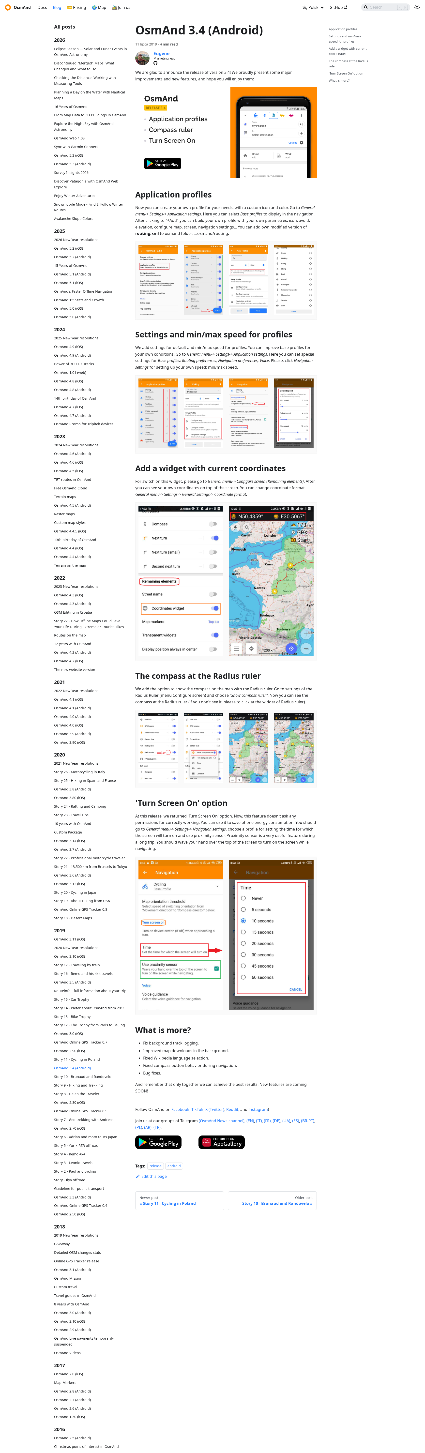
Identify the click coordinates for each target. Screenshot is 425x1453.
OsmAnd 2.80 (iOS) (69, 1102)
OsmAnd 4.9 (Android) (72, 355)
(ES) (295, 1120)
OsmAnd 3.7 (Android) (72, 849)
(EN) (250, 1120)
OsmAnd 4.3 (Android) (72, 603)
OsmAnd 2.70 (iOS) (69, 1128)
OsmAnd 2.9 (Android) (72, 1329)
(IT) (259, 1120)
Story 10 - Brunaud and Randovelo (82, 1076)
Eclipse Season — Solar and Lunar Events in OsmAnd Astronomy (90, 51)
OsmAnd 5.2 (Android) (72, 257)
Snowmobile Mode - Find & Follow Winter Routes (88, 207)
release (156, 1166)
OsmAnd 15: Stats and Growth (79, 300)
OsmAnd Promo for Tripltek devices (83, 424)
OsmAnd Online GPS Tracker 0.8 (80, 909)
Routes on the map (70, 635)
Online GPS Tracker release (76, 1261)
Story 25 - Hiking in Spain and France (85, 780)
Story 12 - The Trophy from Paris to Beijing (89, 1025)
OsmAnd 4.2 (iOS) (68, 661)
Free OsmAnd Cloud (70, 488)
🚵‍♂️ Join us (121, 7)
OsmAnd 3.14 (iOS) (69, 840)
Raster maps (64, 514)
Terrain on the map (70, 565)
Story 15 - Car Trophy (71, 999)
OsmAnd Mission (68, 1278)
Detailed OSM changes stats (77, 1252)
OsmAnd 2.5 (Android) (72, 1438)
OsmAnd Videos (67, 1352)
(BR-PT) (307, 1120)
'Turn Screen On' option (346, 73)
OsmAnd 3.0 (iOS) (68, 1033)
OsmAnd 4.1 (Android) (72, 708)
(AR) (148, 1127)
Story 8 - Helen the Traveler (76, 1093)
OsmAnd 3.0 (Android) (72, 1312)
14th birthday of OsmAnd (75, 398)
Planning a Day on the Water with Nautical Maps (89, 95)
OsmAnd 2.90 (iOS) (69, 1050)
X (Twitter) (214, 1109)
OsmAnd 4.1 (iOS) (68, 699)
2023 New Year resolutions (76, 586)
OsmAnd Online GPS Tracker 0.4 (80, 1205)
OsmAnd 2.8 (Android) (72, 1391)
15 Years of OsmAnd (71, 265)
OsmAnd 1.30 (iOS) (69, 1416)
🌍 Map (99, 7)
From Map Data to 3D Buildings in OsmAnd (90, 115)
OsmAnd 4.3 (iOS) (68, 595)
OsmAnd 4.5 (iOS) (68, 471)
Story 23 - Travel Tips (71, 815)
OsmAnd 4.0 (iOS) (68, 725)
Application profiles (343, 29)
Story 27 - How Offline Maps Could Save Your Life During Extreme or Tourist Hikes (89, 624)
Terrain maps (65, 496)
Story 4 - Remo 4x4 (69, 1154)
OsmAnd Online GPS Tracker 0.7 (80, 1042)
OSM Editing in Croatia (73, 612)
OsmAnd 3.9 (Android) (72, 733)
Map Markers (65, 1382)
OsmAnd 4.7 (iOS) (68, 407)
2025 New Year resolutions (76, 338)
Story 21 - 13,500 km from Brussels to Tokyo (90, 866)
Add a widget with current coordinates (348, 51)
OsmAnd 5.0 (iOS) (68, 308)
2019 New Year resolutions (76, 1235)
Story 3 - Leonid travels (73, 1162)
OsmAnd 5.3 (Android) (72, 164)
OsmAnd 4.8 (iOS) (68, 381)
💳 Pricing (76, 7)
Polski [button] (313, 7)
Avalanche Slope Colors (73, 218)
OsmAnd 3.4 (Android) (72, 1068)
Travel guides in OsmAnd (75, 1295)
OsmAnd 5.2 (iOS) (68, 248)
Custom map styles (70, 522)
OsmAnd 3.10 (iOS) (69, 956)
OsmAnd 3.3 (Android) (72, 1197)
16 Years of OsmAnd (71, 106)
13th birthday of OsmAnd (75, 539)
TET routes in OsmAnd (72, 479)
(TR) (157, 1127)
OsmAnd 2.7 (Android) (72, 1399)
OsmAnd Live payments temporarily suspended (84, 1341)
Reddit (232, 1109)
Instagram (258, 1109)
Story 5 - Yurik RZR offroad (76, 1145)
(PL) (138, 1127)
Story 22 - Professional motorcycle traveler (89, 858)
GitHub (336, 7)
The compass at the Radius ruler (348, 63)
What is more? (339, 80)
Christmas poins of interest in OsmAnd (86, 1446)
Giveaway (62, 1243)
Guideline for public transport (79, 1188)
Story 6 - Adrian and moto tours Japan (85, 1137)
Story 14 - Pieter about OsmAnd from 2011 (89, 1008)
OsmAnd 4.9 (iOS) (68, 346)
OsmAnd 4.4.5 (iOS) (70, 531)
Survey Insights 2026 (71, 172)
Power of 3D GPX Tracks (74, 364)
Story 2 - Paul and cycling (75, 1171)
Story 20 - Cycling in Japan (75, 892)
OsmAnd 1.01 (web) (70, 372)
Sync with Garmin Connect (76, 146)
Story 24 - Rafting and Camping (80, 806)
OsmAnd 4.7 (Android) (72, 415)
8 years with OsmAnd (71, 1304)
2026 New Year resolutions (76, 239)
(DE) (276, 1120)
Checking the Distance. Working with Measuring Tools (85, 80)
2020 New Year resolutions (76, 947)
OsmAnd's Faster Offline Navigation (83, 291)
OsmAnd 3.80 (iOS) (69, 797)
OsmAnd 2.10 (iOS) (69, 1321)
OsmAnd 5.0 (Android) (72, 317)
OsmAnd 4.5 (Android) (72, 505)
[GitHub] (155, 63)
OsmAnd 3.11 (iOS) (69, 939)
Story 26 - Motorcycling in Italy (79, 772)
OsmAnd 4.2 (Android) (72, 652)
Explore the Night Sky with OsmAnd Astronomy (84, 126)
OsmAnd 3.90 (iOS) (69, 742)
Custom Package (68, 832)
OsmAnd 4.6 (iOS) (68, 462)
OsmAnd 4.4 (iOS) (68, 548)
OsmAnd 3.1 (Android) (72, 1269)
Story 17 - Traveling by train (77, 965)
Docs (42, 7)
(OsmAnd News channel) (221, 1120)
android (174, 1166)
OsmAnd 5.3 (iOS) (68, 155)
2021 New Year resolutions (76, 763)
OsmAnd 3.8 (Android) (72, 789)
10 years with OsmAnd (72, 823)
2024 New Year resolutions (76, 445)
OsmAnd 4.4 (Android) (72, 557)
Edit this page (154, 1176)
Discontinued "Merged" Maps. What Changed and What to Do (84, 66)
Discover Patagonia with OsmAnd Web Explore (86, 184)
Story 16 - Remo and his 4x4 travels (83, 973)
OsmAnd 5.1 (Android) (72, 274)
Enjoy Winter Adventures (74, 195)
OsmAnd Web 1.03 (69, 138)
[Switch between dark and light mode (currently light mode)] (417, 7)
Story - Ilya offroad (69, 1180)
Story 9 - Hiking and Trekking (78, 1085)
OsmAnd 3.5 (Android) (72, 982)
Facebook (180, 1109)
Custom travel (65, 1287)
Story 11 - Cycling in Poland (77, 1059)
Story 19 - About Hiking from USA (82, 900)
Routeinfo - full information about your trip (90, 990)
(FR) (267, 1120)
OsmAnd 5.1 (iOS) (68, 282)
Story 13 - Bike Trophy (72, 1016)
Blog (57, 7)
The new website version (74, 669)
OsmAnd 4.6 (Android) (72, 453)
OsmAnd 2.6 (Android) (72, 1408)
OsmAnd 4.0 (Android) (72, 716)
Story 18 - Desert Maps (73, 918)
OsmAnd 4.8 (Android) (72, 389)
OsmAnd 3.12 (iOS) (69, 883)
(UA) (286, 1120)
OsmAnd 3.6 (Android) (72, 875)
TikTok (197, 1109)
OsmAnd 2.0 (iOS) (68, 1374)
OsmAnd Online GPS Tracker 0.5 (80, 1111)
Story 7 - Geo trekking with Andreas (83, 1119)
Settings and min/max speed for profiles (345, 39)
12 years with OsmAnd (72, 644)
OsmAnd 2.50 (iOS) (69, 1214)
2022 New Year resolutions (76, 690)
